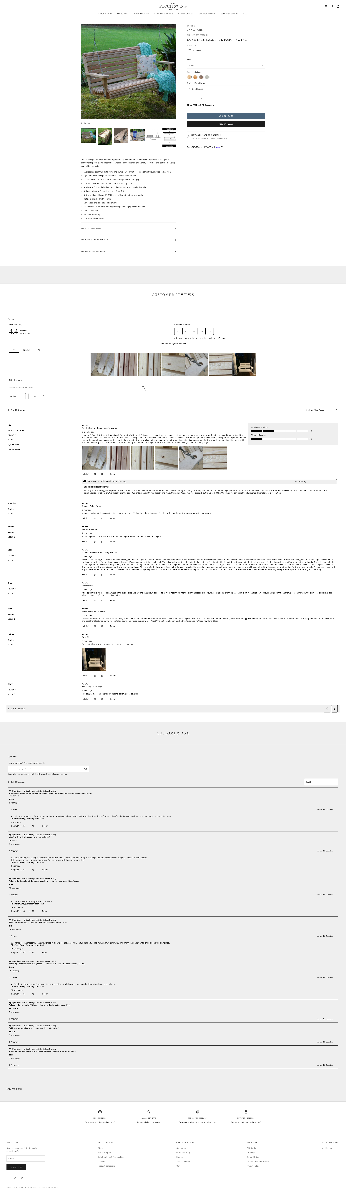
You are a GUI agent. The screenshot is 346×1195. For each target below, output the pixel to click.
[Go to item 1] (88, 135)
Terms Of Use (253, 1157)
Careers (101, 1161)
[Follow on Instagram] (15, 1178)
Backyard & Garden (163, 14)
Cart (178, 1166)
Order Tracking (183, 1152)
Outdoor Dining (141, 14)
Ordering (251, 1152)
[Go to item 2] (104, 136)
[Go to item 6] (169, 137)
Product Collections (106, 1166)
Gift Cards (251, 1148)
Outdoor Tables (186, 14)
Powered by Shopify (48, 1187)
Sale (245, 14)
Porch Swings (105, 14)
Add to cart (226, 116)
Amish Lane (327, 1148)
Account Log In (183, 1161)
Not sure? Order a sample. (206, 135)
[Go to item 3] (121, 135)
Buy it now (226, 124)
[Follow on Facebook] (7, 1178)
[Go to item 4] (137, 135)
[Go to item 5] (153, 135)
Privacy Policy (253, 1166)
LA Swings (192, 26)
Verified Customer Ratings (258, 1161)
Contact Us (181, 1148)
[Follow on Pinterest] (22, 1178)
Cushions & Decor (229, 14)
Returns (179, 1157)
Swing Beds (122, 14)
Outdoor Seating (207, 14)
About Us (102, 1148)
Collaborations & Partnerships (111, 1157)
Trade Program (104, 1152)
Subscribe (16, 1167)
